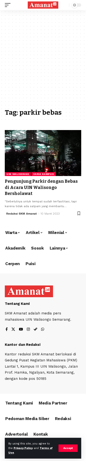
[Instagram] (28, 329)
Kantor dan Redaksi (22, 344)
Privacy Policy (23, 448)
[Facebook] (6, 329)
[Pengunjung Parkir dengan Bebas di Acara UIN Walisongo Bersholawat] (43, 153)
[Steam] (35, 329)
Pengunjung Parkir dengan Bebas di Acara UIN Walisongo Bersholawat (41, 187)
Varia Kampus (43, 174)
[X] (13, 329)
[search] (64, 5)
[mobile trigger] (9, 5)
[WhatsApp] (42, 329)
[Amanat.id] (43, 5)
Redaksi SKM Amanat (21, 213)
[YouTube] (21, 329)
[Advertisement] (43, 61)
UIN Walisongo (17, 174)
